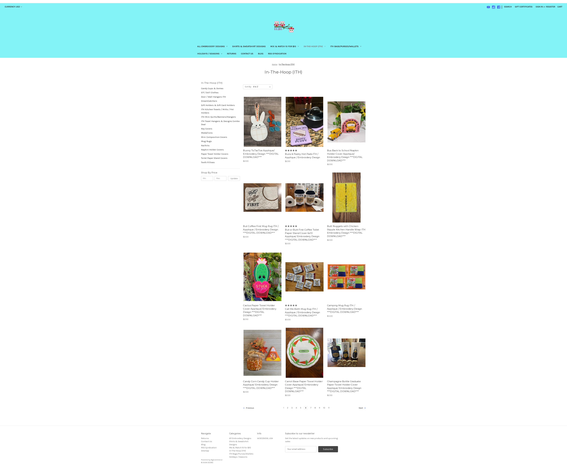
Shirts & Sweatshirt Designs (249, 46)
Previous (249, 408)
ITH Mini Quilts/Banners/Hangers (218, 117)
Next (361, 408)
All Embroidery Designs (211, 46)
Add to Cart (262, 127)
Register (550, 6)
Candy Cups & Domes (212, 88)
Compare (261, 122)
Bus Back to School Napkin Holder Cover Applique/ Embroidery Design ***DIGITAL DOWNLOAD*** (345, 155)
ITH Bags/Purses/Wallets (344, 46)
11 (328, 408)
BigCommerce (216, 460)
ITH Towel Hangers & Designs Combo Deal (220, 123)
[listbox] (262, 87)
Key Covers (206, 128)
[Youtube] (488, 7)
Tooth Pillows (208, 162)
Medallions (207, 132)
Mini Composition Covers (214, 137)
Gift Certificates (523, 6)
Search (508, 6)
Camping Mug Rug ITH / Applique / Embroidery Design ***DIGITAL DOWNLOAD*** (344, 308)
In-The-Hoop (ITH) (313, 46)
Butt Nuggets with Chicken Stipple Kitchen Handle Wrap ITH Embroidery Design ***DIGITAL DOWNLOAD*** (346, 231)
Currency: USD (12, 6)
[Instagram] (493, 7)
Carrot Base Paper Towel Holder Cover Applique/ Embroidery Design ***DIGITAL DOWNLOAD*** (304, 386)
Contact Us (247, 53)
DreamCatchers (209, 101)
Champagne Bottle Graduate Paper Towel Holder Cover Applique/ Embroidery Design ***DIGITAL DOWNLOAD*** (344, 386)
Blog (260, 53)
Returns (231, 53)
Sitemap (205, 450)
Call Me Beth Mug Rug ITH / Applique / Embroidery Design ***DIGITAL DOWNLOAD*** (302, 312)
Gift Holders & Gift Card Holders (218, 105)
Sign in (539, 6)
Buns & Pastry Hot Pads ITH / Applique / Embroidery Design (302, 156)
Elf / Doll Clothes (210, 92)
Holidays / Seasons (208, 53)
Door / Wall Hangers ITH (213, 96)
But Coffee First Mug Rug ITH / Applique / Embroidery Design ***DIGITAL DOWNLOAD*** (261, 229)
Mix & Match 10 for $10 (283, 46)
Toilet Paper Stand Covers (214, 158)
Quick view (262, 116)
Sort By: (248, 87)
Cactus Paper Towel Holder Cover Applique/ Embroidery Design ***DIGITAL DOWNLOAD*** (259, 310)
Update (234, 178)
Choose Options (262, 282)
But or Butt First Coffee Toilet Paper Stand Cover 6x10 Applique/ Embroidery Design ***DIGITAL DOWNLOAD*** (302, 234)
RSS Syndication (277, 53)
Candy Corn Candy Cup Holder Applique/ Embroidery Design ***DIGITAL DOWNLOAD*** (261, 384)
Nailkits (205, 145)
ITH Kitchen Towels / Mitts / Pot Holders (217, 111)
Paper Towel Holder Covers (214, 154)
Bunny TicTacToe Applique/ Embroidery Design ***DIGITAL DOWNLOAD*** (261, 153)
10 (324, 408)
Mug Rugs (206, 141)
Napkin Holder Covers (212, 149)
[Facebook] (498, 7)
